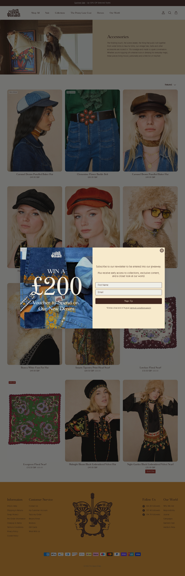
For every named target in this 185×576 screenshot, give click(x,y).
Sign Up (128, 301)
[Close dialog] (162, 250)
